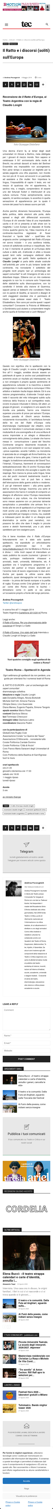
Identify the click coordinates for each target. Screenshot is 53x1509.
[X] (11, 84)
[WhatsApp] (24, 84)
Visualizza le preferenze (26, 1495)
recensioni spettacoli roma (35, 810)
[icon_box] (26, 854)
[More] (43, 84)
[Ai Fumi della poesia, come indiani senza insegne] (10, 1108)
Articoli (12, 40)
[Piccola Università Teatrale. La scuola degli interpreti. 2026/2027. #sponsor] (9, 1345)
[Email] (36, 84)
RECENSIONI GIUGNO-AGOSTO (18, 1191)
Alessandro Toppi (9, 1284)
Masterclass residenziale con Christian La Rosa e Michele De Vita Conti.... (34, 1358)
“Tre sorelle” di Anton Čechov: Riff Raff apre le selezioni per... (31, 1372)
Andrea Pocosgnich (12, 77)
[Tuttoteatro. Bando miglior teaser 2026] (9, 1408)
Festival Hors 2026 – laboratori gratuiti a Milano (32, 1393)
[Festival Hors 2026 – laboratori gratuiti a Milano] (9, 1395)
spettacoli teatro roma (35, 813)
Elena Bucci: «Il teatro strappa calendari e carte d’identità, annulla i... (23, 1277)
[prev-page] (4, 1327)
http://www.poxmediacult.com (34, 887)
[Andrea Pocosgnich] (14, 936)
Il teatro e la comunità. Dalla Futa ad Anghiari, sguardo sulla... (33, 1303)
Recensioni (13, 44)
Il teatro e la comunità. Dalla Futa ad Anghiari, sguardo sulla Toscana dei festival (32, 1094)
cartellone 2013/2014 (30, 612)
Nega (26, 1488)
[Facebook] (5, 84)
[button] (47, 24)
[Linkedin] (30, 84)
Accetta (26, 1480)
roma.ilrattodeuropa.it (13, 548)
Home (5, 40)
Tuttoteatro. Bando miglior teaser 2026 (32, 1406)
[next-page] (8, 1327)
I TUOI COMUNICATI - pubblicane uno (21, 1335)
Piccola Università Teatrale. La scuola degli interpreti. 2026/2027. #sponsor (33, 1344)
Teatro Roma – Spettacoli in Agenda (28, 670)
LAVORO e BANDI (12, 1385)
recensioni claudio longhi (13, 810)
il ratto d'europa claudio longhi (22, 806)
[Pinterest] (18, 84)
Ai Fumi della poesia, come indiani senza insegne (33, 1315)
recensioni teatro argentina (14, 813)
